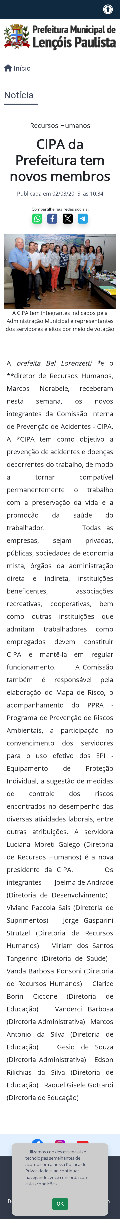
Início (21, 68)
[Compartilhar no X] (68, 219)
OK (60, 1204)
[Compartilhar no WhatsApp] (37, 219)
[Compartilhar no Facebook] (52, 219)
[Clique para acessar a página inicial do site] (60, 36)
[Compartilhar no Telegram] (83, 219)
